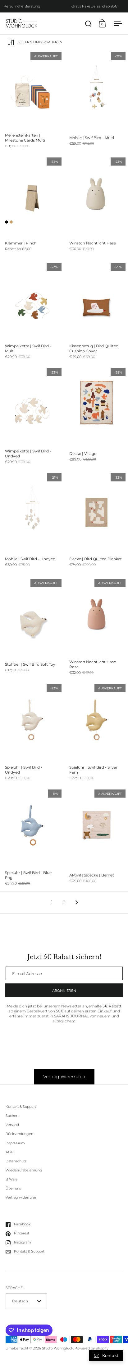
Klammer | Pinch (32, 207)
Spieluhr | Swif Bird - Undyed (32, 734)
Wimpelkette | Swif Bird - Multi (32, 312)
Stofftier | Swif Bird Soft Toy (32, 628)
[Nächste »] (77, 902)
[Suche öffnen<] (88, 23)
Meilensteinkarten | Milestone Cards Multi (32, 102)
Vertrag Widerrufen (64, 1076)
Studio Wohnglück (57, 1348)
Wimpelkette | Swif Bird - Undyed (32, 418)
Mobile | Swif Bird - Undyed (32, 523)
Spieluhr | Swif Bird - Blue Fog (32, 839)
